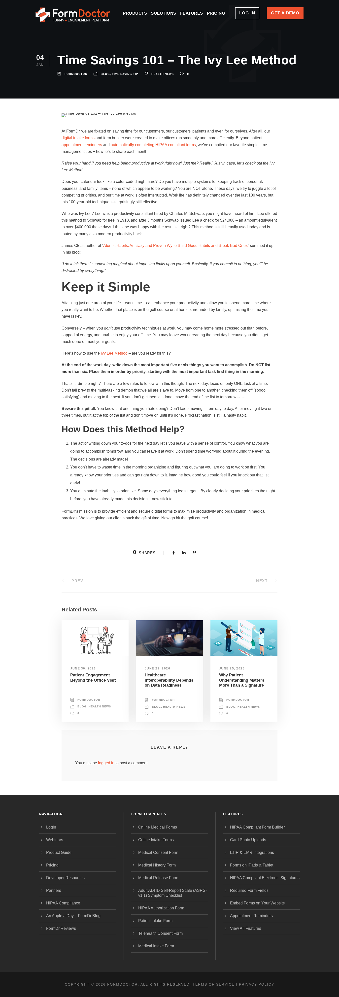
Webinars (54, 840)
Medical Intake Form (156, 946)
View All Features (245, 928)
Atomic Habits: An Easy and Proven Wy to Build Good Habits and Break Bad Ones (175, 245)
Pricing (216, 13)
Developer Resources (65, 878)
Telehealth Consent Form (160, 933)
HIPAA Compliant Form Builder (257, 827)
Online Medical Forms (157, 827)
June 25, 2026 (232, 668)
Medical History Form (157, 865)
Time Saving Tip (125, 73)
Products (135, 13)
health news (162, 73)
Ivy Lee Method (114, 353)
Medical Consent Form (158, 852)
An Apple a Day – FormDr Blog (73, 916)
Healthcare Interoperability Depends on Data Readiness (169, 680)
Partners (53, 890)
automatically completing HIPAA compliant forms (153, 145)
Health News (100, 706)
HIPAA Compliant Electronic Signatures (265, 878)
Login (51, 827)
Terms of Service (214, 984)
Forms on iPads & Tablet (251, 865)
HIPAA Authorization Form (161, 908)
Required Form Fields (249, 890)
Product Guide (58, 852)
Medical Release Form (158, 878)
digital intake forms (78, 138)
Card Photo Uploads (248, 840)
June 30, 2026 (83, 668)
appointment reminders (82, 145)
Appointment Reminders (251, 916)
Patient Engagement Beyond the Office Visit (93, 677)
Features (191, 13)
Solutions (163, 13)
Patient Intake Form (155, 921)
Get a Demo (285, 13)
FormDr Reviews (61, 928)
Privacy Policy (256, 984)
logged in (106, 763)
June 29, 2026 (157, 668)
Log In (247, 13)
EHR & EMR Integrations (252, 852)
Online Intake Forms (156, 840)
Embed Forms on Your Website (257, 903)
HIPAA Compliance (63, 903)
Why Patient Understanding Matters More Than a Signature (241, 680)
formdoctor (76, 73)
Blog (105, 73)
